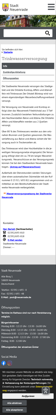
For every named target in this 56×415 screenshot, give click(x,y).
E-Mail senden (15, 239)
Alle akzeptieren (14, 409)
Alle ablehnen (14, 402)
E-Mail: (5, 297)
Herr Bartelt (9, 228)
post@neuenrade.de (20, 297)
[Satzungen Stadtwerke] (5, 193)
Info (5, 65)
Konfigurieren (28, 396)
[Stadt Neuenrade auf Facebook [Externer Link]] (3, 364)
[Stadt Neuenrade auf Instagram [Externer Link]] (10, 364)
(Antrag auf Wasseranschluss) (25, 166)
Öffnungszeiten (11, 78)
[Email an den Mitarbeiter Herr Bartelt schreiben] (5, 240)
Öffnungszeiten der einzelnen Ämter (20, 346)
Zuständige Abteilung (14, 72)
